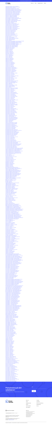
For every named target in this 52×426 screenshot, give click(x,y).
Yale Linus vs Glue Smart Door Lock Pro (10, 193)
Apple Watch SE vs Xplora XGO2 (9, 162)
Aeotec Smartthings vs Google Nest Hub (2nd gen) (11, 324)
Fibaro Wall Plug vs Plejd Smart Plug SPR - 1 (11, 246)
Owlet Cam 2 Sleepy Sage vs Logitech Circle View (11, 169)
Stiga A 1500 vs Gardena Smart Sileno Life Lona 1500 (12, 275)
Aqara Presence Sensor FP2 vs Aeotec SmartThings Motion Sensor (13, 305)
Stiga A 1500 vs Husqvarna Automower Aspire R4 (11, 273)
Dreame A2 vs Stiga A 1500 (9, 83)
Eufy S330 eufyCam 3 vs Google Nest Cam (10, 229)
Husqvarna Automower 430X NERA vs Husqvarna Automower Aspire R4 (14, 279)
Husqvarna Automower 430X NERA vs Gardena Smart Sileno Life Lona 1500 (14, 281)
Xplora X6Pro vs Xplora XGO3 (9, 49)
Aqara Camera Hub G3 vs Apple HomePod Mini (11, 125)
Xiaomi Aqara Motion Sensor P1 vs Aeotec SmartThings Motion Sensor (14, 286)
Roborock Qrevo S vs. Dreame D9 (10, 91)
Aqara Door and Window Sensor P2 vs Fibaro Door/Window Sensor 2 (14, 149)
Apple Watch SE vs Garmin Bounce (10, 161)
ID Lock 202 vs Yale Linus (8, 154)
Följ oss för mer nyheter (10, 410)
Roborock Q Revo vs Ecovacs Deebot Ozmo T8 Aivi (12, 136)
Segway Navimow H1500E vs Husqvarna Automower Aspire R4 (13, 171)
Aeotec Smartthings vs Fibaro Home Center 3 (11, 322)
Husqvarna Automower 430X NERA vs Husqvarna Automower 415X (13, 282)
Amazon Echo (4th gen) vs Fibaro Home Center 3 (11, 312)
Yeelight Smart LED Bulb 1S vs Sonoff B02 (10, 183)
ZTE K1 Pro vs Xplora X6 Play (9, 57)
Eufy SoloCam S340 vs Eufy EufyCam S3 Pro (11, 81)
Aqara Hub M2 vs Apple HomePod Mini (10, 320)
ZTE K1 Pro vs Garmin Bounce (9, 54)
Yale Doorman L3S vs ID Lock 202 (9, 158)
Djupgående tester (40, 3)
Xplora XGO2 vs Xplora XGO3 (9, 344)
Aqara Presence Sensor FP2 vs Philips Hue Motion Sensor (12, 307)
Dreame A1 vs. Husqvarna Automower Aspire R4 (11, 115)
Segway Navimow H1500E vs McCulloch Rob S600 (11, 172)
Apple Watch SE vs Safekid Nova (9, 164)
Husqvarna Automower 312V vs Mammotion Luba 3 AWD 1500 (13, 11)
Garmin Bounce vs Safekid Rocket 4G (10, 354)
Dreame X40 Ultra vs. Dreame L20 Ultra (10, 113)
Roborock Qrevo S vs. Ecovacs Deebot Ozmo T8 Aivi (12, 93)
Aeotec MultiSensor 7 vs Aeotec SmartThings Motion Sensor (13, 300)
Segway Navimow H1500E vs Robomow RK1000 (11, 175)
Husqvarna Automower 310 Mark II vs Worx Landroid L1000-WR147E (13, 259)
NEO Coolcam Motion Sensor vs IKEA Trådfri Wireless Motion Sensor (14, 290)
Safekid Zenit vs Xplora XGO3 (9, 60)
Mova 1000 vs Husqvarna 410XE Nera (10, 37)
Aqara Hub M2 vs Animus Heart (9, 318)
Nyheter (45, 3)
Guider (35, 3)
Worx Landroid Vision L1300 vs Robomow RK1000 (11, 146)
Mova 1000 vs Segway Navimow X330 (10, 39)
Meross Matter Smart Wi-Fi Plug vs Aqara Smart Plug (12, 133)
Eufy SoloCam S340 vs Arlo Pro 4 (9, 77)
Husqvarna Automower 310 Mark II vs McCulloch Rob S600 (12, 258)
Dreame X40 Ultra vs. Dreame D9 (9, 107)
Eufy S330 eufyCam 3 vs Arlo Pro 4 (10, 230)
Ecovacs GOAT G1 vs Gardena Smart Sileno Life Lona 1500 (12, 270)
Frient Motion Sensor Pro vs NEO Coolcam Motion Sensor (12, 295)
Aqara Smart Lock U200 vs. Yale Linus (10, 100)
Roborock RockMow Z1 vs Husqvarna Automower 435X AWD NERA (13, 18)
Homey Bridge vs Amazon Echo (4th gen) (10, 327)
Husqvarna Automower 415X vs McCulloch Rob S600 (12, 261)
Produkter (38, 400)
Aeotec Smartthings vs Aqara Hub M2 (10, 325)
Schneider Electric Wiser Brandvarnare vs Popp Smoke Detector (13, 208)
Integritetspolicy (39, 404)
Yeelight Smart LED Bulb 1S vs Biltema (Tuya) (11, 184)
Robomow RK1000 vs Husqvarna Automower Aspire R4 (12, 264)
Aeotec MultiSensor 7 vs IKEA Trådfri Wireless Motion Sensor (13, 301)
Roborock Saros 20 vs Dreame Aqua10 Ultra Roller (11, 29)
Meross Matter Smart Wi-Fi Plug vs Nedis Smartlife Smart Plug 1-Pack (14, 130)
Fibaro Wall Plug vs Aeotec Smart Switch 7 (10, 247)
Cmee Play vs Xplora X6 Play (9, 337)
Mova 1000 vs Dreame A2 (9, 40)
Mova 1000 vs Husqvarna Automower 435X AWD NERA (12, 38)
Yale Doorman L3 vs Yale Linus (9, 196)
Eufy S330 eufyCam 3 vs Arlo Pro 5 (10, 231)
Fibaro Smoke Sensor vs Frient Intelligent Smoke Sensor (12, 213)
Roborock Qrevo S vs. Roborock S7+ (10, 90)
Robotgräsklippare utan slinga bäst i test (30, 411)
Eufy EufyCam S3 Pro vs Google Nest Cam (10, 71)
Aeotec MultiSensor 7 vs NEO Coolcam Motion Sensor (12, 303)
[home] (8, 3)
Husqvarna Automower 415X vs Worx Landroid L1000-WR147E (13, 262)
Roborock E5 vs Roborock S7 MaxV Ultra (10, 363)
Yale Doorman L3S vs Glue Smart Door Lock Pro (11, 156)
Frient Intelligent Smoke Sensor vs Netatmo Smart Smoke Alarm (13, 207)
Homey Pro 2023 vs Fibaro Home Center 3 (10, 331)
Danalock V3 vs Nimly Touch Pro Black (10, 203)
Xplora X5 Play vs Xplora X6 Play (9, 347)
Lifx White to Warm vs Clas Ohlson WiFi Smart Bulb (11, 189)
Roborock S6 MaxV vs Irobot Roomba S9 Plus (11, 373)
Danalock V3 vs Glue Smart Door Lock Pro (10, 200)
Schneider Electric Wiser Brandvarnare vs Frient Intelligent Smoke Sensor (14, 210)
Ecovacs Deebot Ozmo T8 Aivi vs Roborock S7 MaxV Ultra (12, 360)
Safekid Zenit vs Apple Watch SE (9, 59)
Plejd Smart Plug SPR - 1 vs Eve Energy (10, 237)
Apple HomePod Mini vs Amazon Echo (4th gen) (11, 314)
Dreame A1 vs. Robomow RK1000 (9, 120)
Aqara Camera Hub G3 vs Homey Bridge (10, 128)
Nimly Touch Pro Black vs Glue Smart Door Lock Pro (12, 197)
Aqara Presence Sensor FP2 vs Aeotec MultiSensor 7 (12, 310)
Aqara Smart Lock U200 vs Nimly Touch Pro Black (11, 102)
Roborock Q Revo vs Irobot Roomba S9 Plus (11, 135)
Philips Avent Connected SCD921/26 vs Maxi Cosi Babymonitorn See (14, 168)
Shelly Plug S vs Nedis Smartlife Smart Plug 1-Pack (11, 249)
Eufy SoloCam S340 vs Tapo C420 (10, 78)
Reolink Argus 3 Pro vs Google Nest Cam (10, 223)
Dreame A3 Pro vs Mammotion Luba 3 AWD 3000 (11, 16)
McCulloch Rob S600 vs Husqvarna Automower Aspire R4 (12, 253)
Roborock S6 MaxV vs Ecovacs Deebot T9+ (11, 375)
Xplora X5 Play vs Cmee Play (9, 348)
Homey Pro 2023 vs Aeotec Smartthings (10, 335)
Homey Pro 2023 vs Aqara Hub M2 (10, 334)
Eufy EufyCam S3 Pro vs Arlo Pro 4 (10, 72)
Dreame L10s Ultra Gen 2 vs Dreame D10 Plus (11, 67)
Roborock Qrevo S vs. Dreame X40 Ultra (10, 99)
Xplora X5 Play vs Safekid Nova (9, 349)
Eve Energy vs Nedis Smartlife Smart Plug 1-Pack (11, 235)
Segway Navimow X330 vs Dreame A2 (10, 48)
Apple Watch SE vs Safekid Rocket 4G (10, 163)
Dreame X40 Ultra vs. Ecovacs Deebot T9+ (11, 110)
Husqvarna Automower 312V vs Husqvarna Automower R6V (12, 13)
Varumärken (38, 401)
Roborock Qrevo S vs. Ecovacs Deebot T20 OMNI (11, 96)
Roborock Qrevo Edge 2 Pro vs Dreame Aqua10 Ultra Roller (12, 26)
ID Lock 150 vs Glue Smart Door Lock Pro (10, 194)
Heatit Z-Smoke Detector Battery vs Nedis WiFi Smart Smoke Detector (14, 215)
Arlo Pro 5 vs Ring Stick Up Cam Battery (10, 222)
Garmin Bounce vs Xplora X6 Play (9, 351)
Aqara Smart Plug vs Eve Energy (9, 242)
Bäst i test (32, 3)
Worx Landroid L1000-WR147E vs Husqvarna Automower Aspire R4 (13, 254)
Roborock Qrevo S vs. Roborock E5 (10, 89)
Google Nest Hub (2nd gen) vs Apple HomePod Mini (12, 317)
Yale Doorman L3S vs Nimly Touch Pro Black (11, 159)
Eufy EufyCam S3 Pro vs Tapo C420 (10, 73)
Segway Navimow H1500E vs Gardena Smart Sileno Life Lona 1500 (13, 173)
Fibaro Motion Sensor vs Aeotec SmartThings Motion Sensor (13, 296)
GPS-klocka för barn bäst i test (29, 412)
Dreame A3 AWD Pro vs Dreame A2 (10, 22)
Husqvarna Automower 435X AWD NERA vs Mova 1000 (12, 43)
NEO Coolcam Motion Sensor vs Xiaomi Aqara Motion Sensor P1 (13, 291)
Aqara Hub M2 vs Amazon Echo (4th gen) (10, 319)
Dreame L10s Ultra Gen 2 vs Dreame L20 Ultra (11, 68)
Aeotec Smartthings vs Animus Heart (10, 321)
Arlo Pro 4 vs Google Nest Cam (9, 219)
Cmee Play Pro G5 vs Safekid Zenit (10, 66)
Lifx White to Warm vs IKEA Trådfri (9, 191)
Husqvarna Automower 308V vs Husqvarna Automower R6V (13, 12)
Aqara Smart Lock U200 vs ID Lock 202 (10, 101)
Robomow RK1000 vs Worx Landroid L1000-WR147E (12, 265)
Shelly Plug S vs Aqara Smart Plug (9, 252)
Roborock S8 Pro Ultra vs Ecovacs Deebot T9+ (11, 380)
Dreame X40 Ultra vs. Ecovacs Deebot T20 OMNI (11, 112)
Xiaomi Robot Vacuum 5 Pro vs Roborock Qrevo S (11, 25)
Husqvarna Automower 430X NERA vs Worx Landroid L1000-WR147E (14, 280)
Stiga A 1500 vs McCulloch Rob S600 (10, 274)
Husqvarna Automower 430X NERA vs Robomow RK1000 (12, 283)
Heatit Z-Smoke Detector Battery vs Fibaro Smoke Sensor (12, 218)
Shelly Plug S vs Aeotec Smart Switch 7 (10, 251)
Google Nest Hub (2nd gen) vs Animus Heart (11, 315)
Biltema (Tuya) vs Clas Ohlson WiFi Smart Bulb (11, 179)
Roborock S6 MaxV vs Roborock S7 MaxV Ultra (11, 371)
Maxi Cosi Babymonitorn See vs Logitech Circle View (12, 167)
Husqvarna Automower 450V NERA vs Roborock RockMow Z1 (13, 9)
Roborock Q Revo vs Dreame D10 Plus (10, 137)
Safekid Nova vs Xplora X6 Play (9, 338)
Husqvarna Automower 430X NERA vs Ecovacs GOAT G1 (12, 284)
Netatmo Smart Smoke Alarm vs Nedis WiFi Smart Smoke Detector (13, 205)
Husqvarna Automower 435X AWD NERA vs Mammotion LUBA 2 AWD (13, 42)
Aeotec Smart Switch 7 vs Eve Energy (10, 239)
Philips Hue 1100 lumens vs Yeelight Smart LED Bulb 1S (12, 188)
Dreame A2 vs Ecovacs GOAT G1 (9, 84)
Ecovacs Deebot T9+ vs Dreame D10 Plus (10, 368)
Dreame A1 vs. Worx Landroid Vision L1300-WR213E (11, 117)
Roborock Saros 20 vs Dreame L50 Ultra (10, 34)
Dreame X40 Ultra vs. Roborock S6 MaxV (10, 106)
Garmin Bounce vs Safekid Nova (9, 353)
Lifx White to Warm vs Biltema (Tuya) (10, 190)
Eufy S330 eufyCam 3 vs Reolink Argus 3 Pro (11, 232)
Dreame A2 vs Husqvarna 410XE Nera (10, 85)
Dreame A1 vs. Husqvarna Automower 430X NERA (11, 122)
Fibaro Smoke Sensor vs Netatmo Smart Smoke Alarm (12, 212)
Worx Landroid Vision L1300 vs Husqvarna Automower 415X (12, 145)
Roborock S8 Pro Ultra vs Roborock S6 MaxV (11, 381)
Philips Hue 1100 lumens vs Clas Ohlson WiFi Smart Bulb (12, 185)
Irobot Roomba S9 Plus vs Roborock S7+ (10, 359)
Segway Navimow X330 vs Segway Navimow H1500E (12, 45)
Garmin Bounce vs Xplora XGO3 (9, 352)
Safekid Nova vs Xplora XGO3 (9, 339)
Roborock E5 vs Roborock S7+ (9, 364)
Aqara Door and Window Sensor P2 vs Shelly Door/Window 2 (13, 150)
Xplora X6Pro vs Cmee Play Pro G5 (10, 52)
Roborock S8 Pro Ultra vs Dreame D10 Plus (11, 377)
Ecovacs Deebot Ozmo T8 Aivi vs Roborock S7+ (11, 361)
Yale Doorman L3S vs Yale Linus (9, 157)
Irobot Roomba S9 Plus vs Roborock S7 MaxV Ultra (12, 358)
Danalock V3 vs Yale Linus (9, 201)
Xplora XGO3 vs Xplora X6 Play (9, 336)
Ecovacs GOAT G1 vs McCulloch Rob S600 (10, 269)
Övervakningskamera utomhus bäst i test (30, 413)
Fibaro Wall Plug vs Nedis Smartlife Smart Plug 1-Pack (12, 245)
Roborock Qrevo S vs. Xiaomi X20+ (10, 98)
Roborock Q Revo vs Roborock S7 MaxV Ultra (11, 140)
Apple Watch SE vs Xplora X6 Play (10, 166)
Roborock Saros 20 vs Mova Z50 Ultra (10, 33)
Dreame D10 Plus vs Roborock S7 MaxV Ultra (11, 357)
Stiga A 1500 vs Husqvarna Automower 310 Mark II (11, 276)
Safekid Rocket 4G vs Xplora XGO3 (10, 341)
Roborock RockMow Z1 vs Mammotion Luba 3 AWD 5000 (12, 17)
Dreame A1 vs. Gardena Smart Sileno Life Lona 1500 (12, 118)
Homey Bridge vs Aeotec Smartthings (10, 330)
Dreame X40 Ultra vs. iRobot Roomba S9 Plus (11, 108)
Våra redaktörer (28, 407)
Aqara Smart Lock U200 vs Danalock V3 (10, 103)
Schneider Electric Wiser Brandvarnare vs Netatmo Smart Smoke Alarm (14, 209)
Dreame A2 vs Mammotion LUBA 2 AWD (10, 86)
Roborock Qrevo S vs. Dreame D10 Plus (10, 94)
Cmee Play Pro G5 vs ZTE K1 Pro (9, 65)
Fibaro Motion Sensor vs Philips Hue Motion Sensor (12, 298)
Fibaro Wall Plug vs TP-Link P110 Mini (10, 244)
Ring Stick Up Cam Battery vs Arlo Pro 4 (10, 220)
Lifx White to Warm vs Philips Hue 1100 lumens (11, 192)
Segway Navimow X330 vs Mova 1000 (10, 47)
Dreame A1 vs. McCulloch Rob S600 (10, 116)
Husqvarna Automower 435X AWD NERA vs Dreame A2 (12, 44)
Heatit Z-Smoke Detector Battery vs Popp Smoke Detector (12, 214)
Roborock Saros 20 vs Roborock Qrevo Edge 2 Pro (12, 35)
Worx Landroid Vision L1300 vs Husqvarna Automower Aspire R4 (13, 141)
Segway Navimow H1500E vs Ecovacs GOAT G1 (11, 176)
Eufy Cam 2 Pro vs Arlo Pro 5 (9, 228)
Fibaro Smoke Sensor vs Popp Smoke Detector (11, 211)
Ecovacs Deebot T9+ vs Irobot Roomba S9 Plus (11, 369)
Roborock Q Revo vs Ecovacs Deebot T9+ (11, 139)
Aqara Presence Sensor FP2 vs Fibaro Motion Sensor (12, 309)
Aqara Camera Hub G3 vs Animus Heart (10, 124)
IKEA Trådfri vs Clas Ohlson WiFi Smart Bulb (11, 180)
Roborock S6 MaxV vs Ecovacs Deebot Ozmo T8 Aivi (12, 374)
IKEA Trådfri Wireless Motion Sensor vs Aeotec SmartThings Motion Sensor (14, 285)
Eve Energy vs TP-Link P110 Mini (9, 234)
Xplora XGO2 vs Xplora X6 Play (9, 343)
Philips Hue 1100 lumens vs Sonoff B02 (10, 186)
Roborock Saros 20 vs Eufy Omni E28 (10, 32)
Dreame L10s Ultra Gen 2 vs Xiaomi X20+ (10, 69)
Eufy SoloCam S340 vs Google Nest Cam (10, 76)
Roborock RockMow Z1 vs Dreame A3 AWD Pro (11, 23)
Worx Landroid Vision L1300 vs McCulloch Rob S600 (12, 142)
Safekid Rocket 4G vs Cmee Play (9, 342)
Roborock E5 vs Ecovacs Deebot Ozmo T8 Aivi (11, 366)
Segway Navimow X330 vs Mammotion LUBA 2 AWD (12, 46)
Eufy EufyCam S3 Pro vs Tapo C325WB (10, 74)
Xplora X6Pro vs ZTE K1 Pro (9, 50)
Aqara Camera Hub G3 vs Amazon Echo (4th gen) (11, 123)
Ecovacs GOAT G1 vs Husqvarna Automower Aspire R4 (12, 268)
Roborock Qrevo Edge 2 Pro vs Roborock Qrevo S (12, 27)
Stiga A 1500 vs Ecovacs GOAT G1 (9, 278)
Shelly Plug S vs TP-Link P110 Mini (9, 248)
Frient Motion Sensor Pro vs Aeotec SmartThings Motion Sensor (13, 292)
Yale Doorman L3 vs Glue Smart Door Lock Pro (11, 195)
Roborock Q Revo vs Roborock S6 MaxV (10, 138)
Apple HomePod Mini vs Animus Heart (10, 313)
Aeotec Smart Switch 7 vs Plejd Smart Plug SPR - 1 (11, 240)
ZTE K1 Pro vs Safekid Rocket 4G (9, 55)
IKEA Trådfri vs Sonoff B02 (9, 181)
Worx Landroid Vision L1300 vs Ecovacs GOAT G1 (11, 147)
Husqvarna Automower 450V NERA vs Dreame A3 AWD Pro (12, 8)
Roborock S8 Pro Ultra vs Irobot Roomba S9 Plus (11, 378)
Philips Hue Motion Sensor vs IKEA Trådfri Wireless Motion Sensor (13, 288)
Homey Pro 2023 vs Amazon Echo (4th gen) (11, 332)
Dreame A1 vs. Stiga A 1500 (9, 121)
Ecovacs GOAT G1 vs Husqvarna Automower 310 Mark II (12, 271)
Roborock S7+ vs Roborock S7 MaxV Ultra (11, 356)
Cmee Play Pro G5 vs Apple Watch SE (10, 63)
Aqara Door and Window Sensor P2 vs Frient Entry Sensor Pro (13, 151)
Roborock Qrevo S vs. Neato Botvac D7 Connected (12, 88)
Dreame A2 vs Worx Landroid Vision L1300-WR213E (11, 82)
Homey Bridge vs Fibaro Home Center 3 (10, 326)
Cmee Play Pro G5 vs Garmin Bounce (10, 62)
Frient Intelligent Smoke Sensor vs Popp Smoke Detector (12, 206)
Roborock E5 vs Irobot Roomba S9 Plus (10, 365)
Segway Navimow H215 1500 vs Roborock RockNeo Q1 (12, 6)
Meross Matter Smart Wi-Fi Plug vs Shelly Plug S (11, 134)
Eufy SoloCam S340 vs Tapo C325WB (10, 79)
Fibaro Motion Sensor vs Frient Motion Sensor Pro (11, 299)
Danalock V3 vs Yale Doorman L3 (9, 202)
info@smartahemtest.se (11, 419)
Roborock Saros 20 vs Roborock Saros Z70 (11, 31)
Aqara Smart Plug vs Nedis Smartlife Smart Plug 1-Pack (12, 241)
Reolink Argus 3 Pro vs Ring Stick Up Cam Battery (11, 224)
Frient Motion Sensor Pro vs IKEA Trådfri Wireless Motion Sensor (13, 293)
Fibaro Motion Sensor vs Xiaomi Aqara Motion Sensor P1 (12, 297)
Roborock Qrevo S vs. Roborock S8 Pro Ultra (11, 95)
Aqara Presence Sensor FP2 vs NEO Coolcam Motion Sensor (13, 308)
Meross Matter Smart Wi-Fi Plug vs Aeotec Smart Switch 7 (12, 132)
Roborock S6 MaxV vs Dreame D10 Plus (10, 372)
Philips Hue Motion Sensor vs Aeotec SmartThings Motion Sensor (13, 287)
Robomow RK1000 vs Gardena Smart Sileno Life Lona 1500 (12, 266)
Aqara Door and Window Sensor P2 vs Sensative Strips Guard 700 (13, 152)
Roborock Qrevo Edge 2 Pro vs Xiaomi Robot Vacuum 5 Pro (13, 28)
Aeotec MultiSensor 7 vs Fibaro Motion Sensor (11, 304)
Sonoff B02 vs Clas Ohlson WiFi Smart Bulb (10, 178)
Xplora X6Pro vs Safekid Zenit (9, 51)
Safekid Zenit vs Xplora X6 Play (9, 61)
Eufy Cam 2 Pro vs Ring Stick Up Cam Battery (11, 227)
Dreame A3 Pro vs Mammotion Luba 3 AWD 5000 (11, 15)
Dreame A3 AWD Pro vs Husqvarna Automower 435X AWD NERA (13, 20)
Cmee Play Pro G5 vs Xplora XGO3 (10, 64)
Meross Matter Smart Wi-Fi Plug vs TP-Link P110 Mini (12, 129)
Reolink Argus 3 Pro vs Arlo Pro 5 (9, 225)
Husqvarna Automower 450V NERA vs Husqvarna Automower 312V (13, 10)
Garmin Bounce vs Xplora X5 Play (9, 355)
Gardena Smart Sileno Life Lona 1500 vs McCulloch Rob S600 (13, 256)
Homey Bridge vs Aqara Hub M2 (9, 329)
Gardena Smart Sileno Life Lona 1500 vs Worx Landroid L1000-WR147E (14, 257)
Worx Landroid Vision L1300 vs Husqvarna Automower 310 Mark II (13, 144)
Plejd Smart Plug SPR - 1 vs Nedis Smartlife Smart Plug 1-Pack (13, 236)
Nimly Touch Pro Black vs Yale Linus (10, 198)
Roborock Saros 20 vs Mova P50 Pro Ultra (10, 30)
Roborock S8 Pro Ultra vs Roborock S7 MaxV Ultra (11, 376)
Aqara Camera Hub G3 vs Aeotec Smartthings (11, 127)
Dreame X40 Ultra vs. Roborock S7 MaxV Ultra (11, 111)
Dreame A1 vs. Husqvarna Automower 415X (11, 119)
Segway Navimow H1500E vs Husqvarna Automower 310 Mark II (13, 174)
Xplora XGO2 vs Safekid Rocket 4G (10, 346)
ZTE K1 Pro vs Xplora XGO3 (9, 56)
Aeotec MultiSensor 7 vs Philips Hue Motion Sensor (12, 302)
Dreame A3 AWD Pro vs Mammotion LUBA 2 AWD (11, 21)
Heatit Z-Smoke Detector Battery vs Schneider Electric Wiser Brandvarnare (14, 217)
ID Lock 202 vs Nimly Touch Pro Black (10, 155)
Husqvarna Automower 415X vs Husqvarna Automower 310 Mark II (13, 263)
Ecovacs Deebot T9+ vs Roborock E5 (10, 370)
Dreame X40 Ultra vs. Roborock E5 (10, 105)
